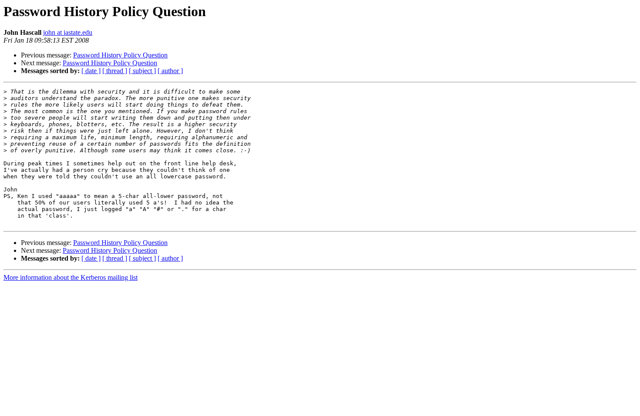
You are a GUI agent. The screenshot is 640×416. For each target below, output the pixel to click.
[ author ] (170, 70)
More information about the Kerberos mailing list (70, 277)
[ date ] (91, 70)
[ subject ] (142, 70)
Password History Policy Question (120, 55)
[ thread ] (114, 70)
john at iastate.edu (67, 32)
